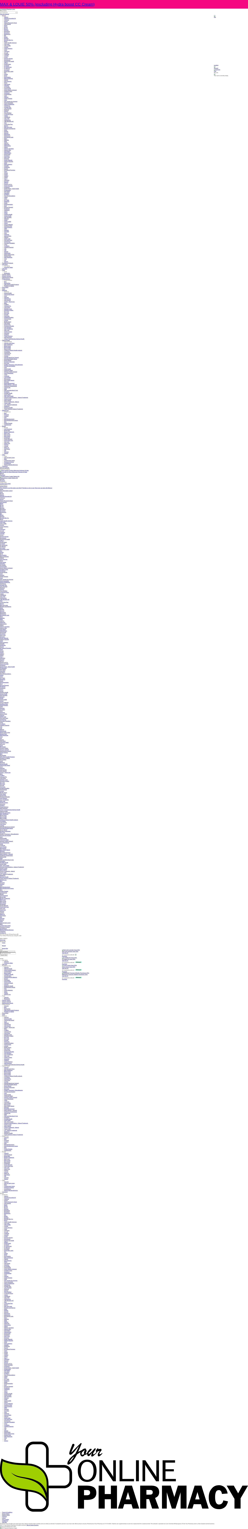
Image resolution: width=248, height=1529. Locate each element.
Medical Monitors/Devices (11, 464)
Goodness (7, 93)
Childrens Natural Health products (13, 350)
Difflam (6, 63)
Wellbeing (6, 406)
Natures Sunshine (9, 148)
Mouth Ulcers (7, 322)
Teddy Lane (7, 238)
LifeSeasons (7, 120)
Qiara (5, 198)
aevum (6, 21)
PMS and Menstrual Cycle (11, 390)
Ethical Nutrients (8, 78)
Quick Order (7, 483)
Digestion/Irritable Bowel (10, 359)
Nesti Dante (7, 154)
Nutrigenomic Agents (7, 277)
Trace (5, 244)
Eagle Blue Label (8, 71)
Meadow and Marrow (9, 128)
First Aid (6, 314)
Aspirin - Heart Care (9, 301)
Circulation (7, 352)
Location (216, 65)
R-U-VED (6, 200)
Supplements (7, 424)
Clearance (5, 466)
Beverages (7, 273)
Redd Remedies (8, 204)
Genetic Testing (6, 274)
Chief (5, 50)
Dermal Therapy (8, 58)
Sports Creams (8, 331)
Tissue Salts (7, 403)
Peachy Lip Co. (8, 184)
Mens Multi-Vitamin (9, 380)
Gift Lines (4, 269)
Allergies (6, 297)
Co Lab (6, 53)
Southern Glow (8, 226)
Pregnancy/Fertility (9, 326)
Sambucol (6, 210)
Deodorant (7, 437)
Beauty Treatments (9, 432)
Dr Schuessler (8, 67)
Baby (5, 303)
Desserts (6, 414)
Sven (5, 233)
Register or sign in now (28, 488)
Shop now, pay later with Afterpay (43, 488)
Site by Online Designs (32, 1525)
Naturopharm (7, 153)
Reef (5, 206)
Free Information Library (6, 490)
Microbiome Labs (8, 137)
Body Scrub (7, 434)
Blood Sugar (7, 346)
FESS (5, 83)
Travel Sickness (8, 336)
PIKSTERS (7, 191)
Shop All (6, 961)
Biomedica (7, 31)
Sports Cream (7, 399)
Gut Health (7, 980)
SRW (5, 229)
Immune (6, 984)
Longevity (6, 376)
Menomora (7, 134)
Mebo (5, 130)
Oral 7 (5, 178)
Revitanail (6, 208)
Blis (5, 35)
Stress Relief (7, 400)
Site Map (4, 1522)
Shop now (2, 940)
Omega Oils (7, 387)
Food (3, 270)
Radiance (6, 201)
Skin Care (6, 330)
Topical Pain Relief (9, 294)
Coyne (6, 57)
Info (215, 17)
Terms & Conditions (7, 1512)
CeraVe (6, 47)
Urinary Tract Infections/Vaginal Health (14, 339)
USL (5, 249)
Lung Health (7, 377)
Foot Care (6, 316)
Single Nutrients (8, 990)
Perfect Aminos (6, 279)
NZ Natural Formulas (9, 170)
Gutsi (5, 95)
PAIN (5, 389)
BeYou (6, 27)
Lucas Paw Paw (8, 124)
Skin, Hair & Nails (8, 396)
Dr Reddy (6, 65)
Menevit (6, 133)
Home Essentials (8, 103)
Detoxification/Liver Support (11, 357)
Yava (5, 259)
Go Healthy (7, 87)
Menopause (7, 379)
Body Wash (7, 436)
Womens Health (8, 407)
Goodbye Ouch (8, 91)
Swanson (6, 234)
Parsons (6, 181)
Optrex (6, 177)
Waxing (6, 453)
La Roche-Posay (8, 114)
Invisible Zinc (7, 107)
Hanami (6, 97)
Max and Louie (8, 127)
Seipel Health (7, 216)
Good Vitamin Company (10, 90)
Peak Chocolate (8, 186)
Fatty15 (6, 80)
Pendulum (7, 187)
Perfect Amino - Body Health (11, 188)
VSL (5, 250)
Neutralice (7, 156)
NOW (5, 163)
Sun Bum (6, 231)
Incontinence (7, 463)
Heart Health (7, 369)
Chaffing (6, 304)
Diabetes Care (8, 309)
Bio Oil (6, 28)
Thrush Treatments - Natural (11, 402)
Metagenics (7, 135)
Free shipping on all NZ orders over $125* (11, 488)
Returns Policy (6, 1515)
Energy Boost (7, 360)
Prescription (5, 287)
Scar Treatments (8, 329)
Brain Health (7, 349)
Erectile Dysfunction (9, 362)
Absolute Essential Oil (10, 18)
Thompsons (7, 241)
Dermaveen (7, 60)
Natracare (6, 144)
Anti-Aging (5, 264)
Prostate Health (8, 393)
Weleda (6, 251)
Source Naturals (8, 224)
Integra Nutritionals (9, 104)
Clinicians (6, 51)
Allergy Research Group (10, 23)
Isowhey (6, 416)
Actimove (6, 20)
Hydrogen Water (8, 267)
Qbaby (6, 197)
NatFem (6, 143)
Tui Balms (6, 246)
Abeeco (6, 17)
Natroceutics (7, 145)
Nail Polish (7, 449)
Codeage (6, 54)
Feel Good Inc (8, 81)
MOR (5, 141)
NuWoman (7, 167)
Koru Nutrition (7, 113)
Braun (5, 41)
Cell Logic (6, 44)
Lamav (6, 115)
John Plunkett (7, 108)
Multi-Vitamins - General (10, 384)
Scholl (5, 213)
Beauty (4, 426)
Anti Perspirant (8, 429)
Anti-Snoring (7, 300)
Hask (5, 100)
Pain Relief (7, 323)
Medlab (6, 131)
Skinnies (6, 218)
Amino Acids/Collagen (10, 970)
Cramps (6, 356)
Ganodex (6, 85)
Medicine (4, 290)
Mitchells (6, 140)
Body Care (7, 433)
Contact (2, 483)
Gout (5, 367)
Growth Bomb (7, 94)
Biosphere (7, 33)
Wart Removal (8, 337)
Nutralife (6, 166)
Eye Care (6, 313)
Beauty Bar (7, 430)
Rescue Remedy (8, 207)
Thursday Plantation (9, 243)
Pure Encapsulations (9, 196)
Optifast (6, 176)
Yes (5, 260)
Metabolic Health (8, 986)
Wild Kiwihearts (8, 257)
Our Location (5, 1519)
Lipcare (6, 320)
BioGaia (6, 30)
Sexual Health (8, 293)
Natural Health (6, 340)
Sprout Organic (8, 227)
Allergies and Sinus (9, 343)
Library (4, 1518)
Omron (6, 173)
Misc (5, 422)
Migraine (6, 382)
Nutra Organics (8, 164)
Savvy (5, 211)
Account (216, 68)
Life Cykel (6, 118)
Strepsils (6, 230)
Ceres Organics (8, 48)
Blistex (6, 37)
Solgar (6, 223)
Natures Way (7, 150)
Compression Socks (9, 460)
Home (1, 489)
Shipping (4, 1516)
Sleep (5, 991)
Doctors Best (7, 64)
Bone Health (7, 347)
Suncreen (6, 333)
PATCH (6, 183)
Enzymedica (7, 77)
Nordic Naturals (8, 160)
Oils (5, 450)
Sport (3, 289)
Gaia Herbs (7, 84)
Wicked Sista (7, 256)
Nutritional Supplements (10, 386)
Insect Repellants (8, 373)
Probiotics (6, 392)
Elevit (5, 75)
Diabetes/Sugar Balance (10, 977)
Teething (6, 334)
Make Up (6, 447)
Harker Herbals (8, 98)
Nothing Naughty (8, 161)
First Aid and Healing (9, 366)
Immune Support (6, 276)
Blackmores (7, 34)
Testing (6, 993)
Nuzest (6, 168)
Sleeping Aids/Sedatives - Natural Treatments (16, 397)
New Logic (7, 157)
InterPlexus (7, 105)
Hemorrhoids (7, 319)
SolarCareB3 (7, 221)
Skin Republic (8, 217)
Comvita (6, 55)
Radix (5, 203)
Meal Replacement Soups (11, 420)
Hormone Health (8, 983)
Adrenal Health (8, 968)
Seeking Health (8, 214)
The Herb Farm (8, 240)
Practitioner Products (7, 263)
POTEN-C (6, 194)
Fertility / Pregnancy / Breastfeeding (13, 364)
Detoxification (7, 976)
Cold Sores (7, 307)
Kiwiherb (6, 110)
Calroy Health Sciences (10, 42)
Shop (1, 492)
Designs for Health (9, 61)
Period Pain (7, 324)
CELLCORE (7, 45)
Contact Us (3, 933)
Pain (5, 988)
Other (3, 455)
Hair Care (6, 442)
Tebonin (6, 237)
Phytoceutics (7, 190)
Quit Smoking (7, 327)
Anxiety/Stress (8, 971)
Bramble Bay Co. (8, 40)
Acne (5, 296)
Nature (6, 147)
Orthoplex (6, 180)
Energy (6, 979)
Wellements (7, 253)
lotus (5, 123)
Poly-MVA (6, 193)
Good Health (7, 88)
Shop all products (4, 467)
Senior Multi (7, 394)
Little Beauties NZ (8, 121)
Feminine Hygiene (9, 462)
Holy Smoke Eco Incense (10, 101)
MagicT (6, 126)
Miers (5, 138)
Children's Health (8, 974)
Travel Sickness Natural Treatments (13, 409)
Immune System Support (10, 371)
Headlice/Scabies (8, 317)
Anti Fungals (7, 299)
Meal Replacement (9, 419)
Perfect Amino (3, 486)
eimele (6, 74)
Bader (5, 25)
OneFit (6, 174)
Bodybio (6, 38)
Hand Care (7, 443)
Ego (5, 73)
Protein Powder (8, 423)
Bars (5, 281)
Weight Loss (5, 410)
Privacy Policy (5, 1513)
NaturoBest (7, 151)
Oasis (5, 171)
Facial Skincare (8, 439)
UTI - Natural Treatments (10, 404)
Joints (5, 374)
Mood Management (9, 383)
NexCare (6, 158)
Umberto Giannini (8, 247)
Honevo (6, 444)
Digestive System (8, 310)
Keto (5, 417)
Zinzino (6, 261)
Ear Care (6, 311)
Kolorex (6, 111)
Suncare (6, 452)
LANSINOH (7, 117)
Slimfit (5, 220)
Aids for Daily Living (9, 457)
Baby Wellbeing (8, 344)
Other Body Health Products (11, 284)
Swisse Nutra (7, 236)
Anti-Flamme (7, 24)
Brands (4, 15)
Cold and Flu (7, 306)
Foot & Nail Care (8, 440)
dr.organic (6, 70)
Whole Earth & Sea (9, 254)
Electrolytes (7, 283)
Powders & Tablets (9, 286)
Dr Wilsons (7, 68)
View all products (4, 14)
